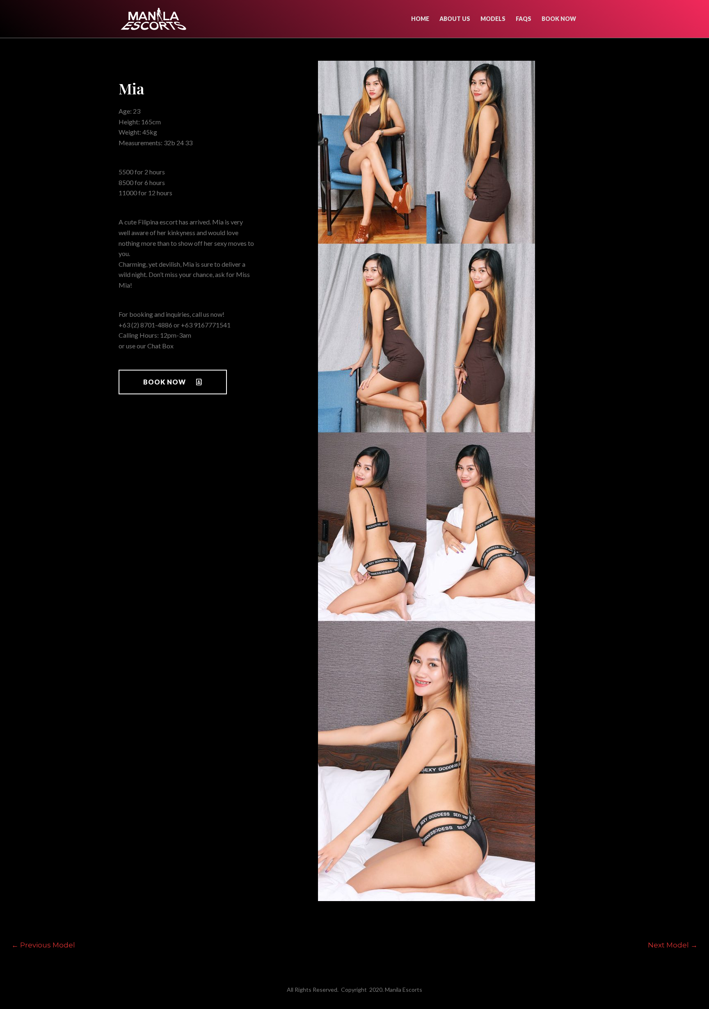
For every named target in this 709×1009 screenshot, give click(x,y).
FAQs (523, 18)
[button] (173, 382)
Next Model (673, 944)
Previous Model (43, 944)
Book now (559, 18)
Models (492, 18)
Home (420, 18)
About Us (454, 18)
